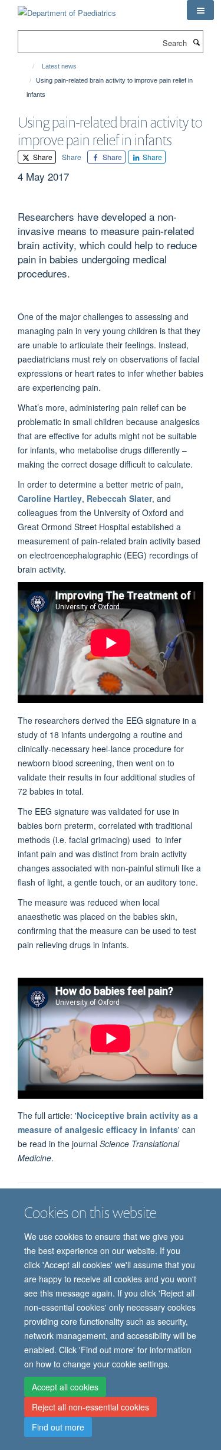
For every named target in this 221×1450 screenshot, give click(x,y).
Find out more (58, 1427)
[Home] (28, 66)
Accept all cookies (65, 1387)
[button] (200, 10)
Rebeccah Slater (119, 498)
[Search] (196, 41)
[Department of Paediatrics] (67, 8)
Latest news (59, 66)
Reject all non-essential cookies (90, 1407)
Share (41, 157)
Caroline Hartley (50, 498)
